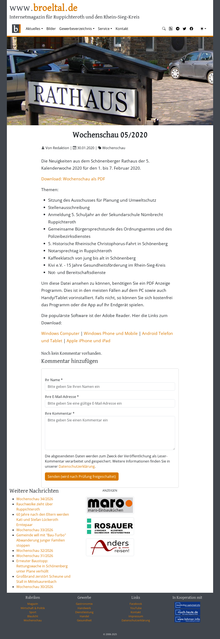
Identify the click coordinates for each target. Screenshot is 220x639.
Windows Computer (60, 333)
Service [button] (104, 28)
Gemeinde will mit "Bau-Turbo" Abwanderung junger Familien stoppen (41, 540)
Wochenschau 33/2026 (34, 530)
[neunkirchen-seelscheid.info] (187, 605)
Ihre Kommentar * (60, 413)
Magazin (32, 604)
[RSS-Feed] (170, 28)
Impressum (135, 616)
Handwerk (84, 608)
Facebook (136, 604)
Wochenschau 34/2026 (34, 499)
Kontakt (122, 28)
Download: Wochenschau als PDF (73, 179)
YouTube (136, 608)
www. (43, 8)
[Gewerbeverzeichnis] (110, 505)
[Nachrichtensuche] (163, 28)
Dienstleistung (84, 612)
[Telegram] (177, 28)
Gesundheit (84, 620)
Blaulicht (32, 616)
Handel (84, 616)
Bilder (51, 28)
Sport (32, 612)
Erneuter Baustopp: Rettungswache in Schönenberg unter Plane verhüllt (42, 566)
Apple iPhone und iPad (88, 340)
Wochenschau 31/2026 (34, 555)
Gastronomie (84, 604)
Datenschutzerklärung (77, 466)
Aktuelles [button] (33, 28)
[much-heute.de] (187, 612)
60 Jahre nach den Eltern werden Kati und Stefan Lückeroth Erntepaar (42, 519)
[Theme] (203, 28)
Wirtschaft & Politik (33, 608)
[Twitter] (184, 28)
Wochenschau (33, 620)
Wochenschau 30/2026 (34, 586)
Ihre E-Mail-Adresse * (62, 396)
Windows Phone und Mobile (111, 333)
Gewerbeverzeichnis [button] (75, 28)
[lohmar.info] (187, 619)
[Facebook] (191, 28)
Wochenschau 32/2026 (34, 550)
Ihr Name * (54, 380)
